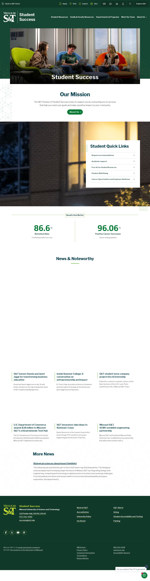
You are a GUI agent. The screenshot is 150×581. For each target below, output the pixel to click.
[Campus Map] (110, 4)
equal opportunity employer (29, 547)
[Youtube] (18, 532)
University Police (84, 517)
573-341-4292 (25, 517)
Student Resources (59, 17)
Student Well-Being (100, 173)
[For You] (123, 4)
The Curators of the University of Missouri (26, 550)
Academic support (99, 161)
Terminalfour (82, 556)
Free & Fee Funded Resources (104, 167)
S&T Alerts (118, 508)
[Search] (130, 4)
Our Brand (81, 521)
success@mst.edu (27, 520)
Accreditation (83, 512)
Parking (116, 521)
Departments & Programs (107, 17)
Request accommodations (103, 155)
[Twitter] (12, 532)
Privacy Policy (82, 550)
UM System (81, 547)
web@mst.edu (119, 550)
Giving (116, 512)
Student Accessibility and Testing (128, 517)
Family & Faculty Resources (82, 17)
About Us (141, 17)
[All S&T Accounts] (24, 532)
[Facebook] (6, 532)
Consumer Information (86, 553)
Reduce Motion (83, 558)
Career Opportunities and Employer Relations (111, 179)
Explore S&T (141, 4)
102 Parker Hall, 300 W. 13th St (32, 514)
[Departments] (117, 4)
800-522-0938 (119, 547)
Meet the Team (128, 17)
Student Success (27, 17)
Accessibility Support (121, 553)
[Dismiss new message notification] (146, 566)
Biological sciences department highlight (55, 463)
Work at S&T (82, 508)
